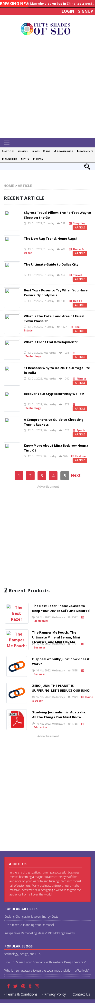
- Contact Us (80, 994)
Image (39, 158)
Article (25, 185)
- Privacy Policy (54, 994)
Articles (8, 151)
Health (77, 301)
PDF (47, 151)
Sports (80, 430)
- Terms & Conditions (21, 994)
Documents (85, 151)
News (24, 151)
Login (68, 11)
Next (76, 475)
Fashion (80, 456)
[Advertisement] (47, 88)
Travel (77, 275)
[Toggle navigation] (6, 142)
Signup (85, 11)
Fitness (80, 378)
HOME (9, 185)
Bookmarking (64, 151)
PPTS (25, 158)
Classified (10, 158)
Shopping (79, 223)
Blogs (35, 151)
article (80, 227)
